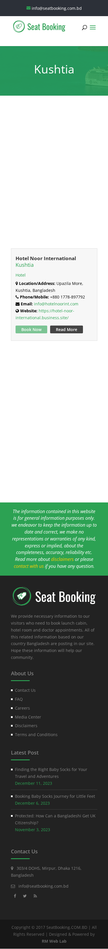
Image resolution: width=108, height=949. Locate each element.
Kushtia (25, 264)
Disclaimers (26, 725)
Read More (66, 329)
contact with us (29, 566)
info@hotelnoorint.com (56, 304)
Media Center (28, 717)
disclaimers (62, 559)
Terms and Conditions (36, 734)
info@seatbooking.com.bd (43, 886)
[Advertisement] (54, 178)
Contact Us (25, 690)
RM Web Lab (54, 941)
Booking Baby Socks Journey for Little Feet (55, 796)
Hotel (21, 275)
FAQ (19, 699)
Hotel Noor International (46, 258)
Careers (22, 708)
